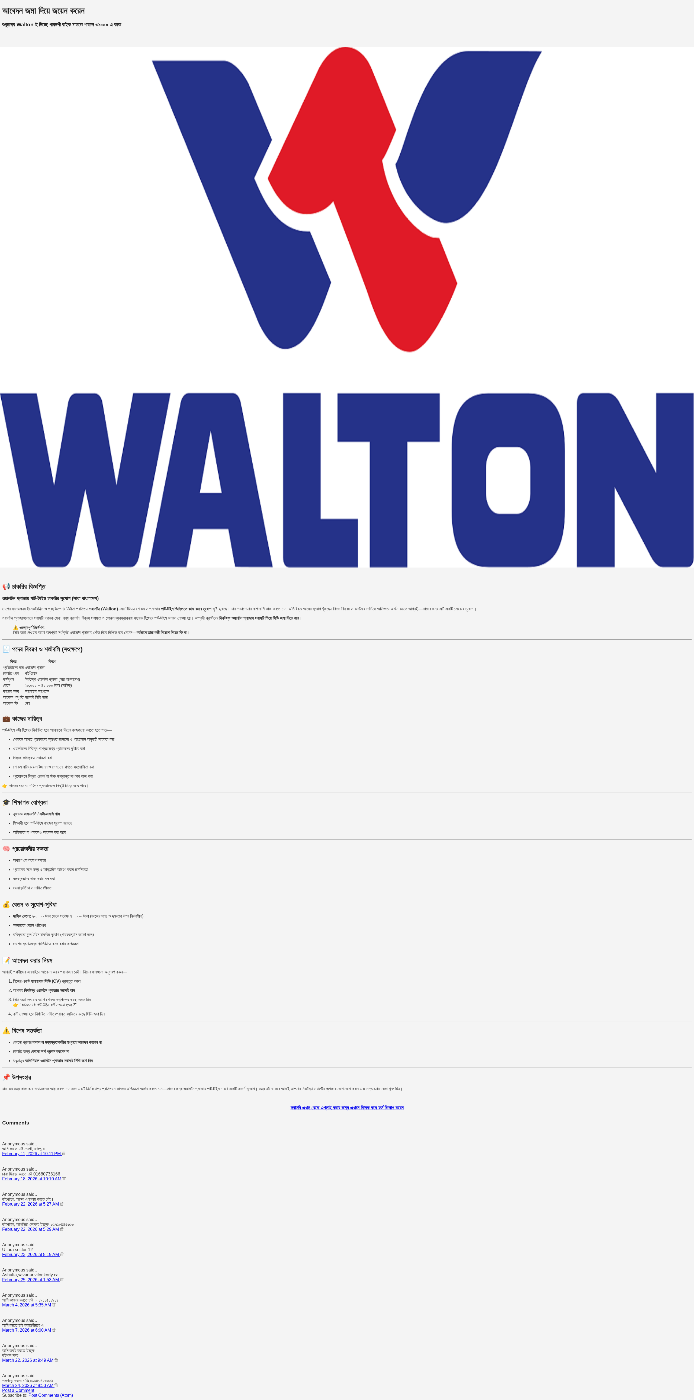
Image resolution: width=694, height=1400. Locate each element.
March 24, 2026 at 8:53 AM (28, 1385)
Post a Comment (18, 1390)
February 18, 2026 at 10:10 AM (32, 1179)
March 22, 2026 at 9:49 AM (28, 1360)
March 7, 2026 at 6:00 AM (27, 1330)
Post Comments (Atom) (50, 1395)
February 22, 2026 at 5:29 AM (31, 1229)
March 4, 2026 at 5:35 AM (27, 1305)
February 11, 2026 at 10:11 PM (32, 1153)
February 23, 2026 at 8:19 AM (31, 1254)
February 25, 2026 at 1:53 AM (31, 1279)
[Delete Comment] (63, 1153)
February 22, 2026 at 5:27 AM (31, 1204)
